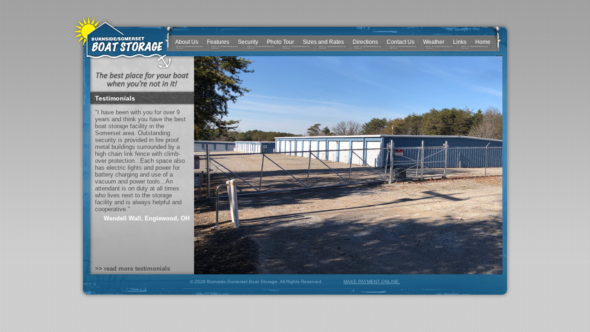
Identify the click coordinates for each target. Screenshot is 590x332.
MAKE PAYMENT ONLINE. (371, 281)
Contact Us (400, 42)
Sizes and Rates (323, 42)
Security (248, 42)
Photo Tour (280, 42)
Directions (365, 42)
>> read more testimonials (132, 268)
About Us (186, 42)
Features (218, 42)
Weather (433, 42)
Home (482, 42)
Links (459, 42)
